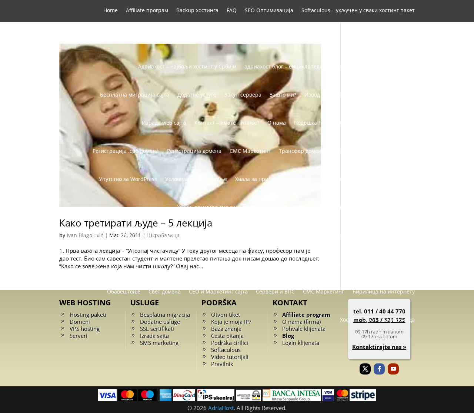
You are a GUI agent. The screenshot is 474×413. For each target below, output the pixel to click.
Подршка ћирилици (319, 122)
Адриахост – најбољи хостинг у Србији (187, 66)
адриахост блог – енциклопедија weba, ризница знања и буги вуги (329, 66)
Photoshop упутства (390, 235)
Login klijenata (300, 342)
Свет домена (164, 291)
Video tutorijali (229, 356)
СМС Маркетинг (250, 150)
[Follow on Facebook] (379, 369)
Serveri (78, 335)
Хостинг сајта (357, 319)
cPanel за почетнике (330, 235)
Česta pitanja (227, 335)
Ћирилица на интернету (383, 291)
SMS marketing (159, 342)
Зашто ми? (283, 94)
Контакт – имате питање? (226, 122)
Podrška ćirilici (229, 342)
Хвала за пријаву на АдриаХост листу (282, 178)
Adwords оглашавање (268, 235)
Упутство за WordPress (128, 178)
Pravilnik (222, 363)
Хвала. (406, 207)
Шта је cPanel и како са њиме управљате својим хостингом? (156, 235)
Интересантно (284, 263)
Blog (288, 335)
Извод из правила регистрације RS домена (359, 94)
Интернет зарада (333, 263)
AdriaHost (221, 408)
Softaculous (226, 349)
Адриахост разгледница (186, 263)
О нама (276, 122)
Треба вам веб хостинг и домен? (374, 150)
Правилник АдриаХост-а (384, 122)
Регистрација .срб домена (126, 150)
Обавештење (123, 291)
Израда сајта (241, 263)
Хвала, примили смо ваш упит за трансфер (232, 207)
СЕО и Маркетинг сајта (218, 291)
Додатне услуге (196, 94)
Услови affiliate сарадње (196, 178)
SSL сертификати (191, 38)
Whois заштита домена (290, 38)
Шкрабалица (398, 319)
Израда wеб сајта (164, 122)
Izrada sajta (154, 335)
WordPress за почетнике (116, 263)
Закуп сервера (242, 94)
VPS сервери (237, 38)
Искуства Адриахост (389, 263)
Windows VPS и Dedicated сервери (371, 38)
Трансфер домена (301, 150)
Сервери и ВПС (275, 291)
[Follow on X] (365, 369)
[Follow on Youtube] (393, 369)
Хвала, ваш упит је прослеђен (376, 178)
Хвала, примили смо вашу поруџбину (342, 207)
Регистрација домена (194, 150)
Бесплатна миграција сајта (134, 94)
